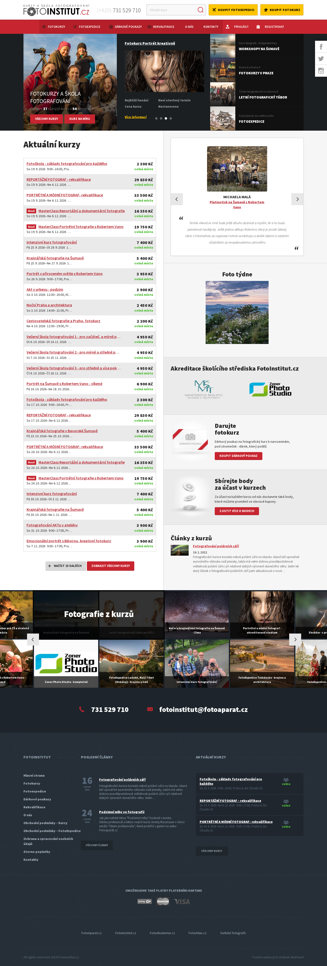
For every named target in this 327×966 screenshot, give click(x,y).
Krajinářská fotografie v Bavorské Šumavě (62, 430)
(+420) (119, 10)
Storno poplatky (36, 852)
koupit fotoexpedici (236, 10)
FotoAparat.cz (91, 933)
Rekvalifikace (163, 27)
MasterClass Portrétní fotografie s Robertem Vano (81, 226)
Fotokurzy (56, 27)
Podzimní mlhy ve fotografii (121, 812)
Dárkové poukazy (128, 27)
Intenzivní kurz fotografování (52, 242)
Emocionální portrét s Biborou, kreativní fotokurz (69, 540)
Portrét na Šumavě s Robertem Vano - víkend (64, 383)
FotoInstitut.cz (125, 933)
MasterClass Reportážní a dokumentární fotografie (82, 210)
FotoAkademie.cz (162, 933)
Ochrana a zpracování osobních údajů (48, 841)
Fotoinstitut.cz (68, 957)
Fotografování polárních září (216, 546)
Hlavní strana (34, 775)
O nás (189, 27)
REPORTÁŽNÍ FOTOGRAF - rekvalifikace (59, 179)
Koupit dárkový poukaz (239, 456)
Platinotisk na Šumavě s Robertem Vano (237, 204)
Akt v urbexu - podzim (45, 289)
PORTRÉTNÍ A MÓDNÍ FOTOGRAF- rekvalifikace (65, 194)
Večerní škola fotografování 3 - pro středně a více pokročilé (74, 368)
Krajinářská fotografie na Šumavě (55, 258)
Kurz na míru (79, 119)
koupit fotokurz (285, 10)
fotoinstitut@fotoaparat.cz (203, 709)
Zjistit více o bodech (237, 511)
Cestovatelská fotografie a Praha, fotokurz (63, 320)
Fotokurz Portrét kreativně (149, 43)
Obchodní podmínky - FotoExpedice (52, 831)
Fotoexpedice (89, 27)
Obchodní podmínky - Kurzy (45, 823)
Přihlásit (241, 27)
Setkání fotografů (233, 933)
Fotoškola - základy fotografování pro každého (67, 163)
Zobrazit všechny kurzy (110, 566)
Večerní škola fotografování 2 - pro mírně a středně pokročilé (74, 352)
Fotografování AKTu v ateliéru (52, 525)
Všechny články (97, 845)
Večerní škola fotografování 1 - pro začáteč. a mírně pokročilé (74, 336)
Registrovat (274, 27)
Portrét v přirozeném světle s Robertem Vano (65, 273)
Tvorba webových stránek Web (278, 957)
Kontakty (210, 27)
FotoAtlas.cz (198, 933)
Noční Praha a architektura (49, 305)
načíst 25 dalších (68, 566)
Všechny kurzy (46, 119)
